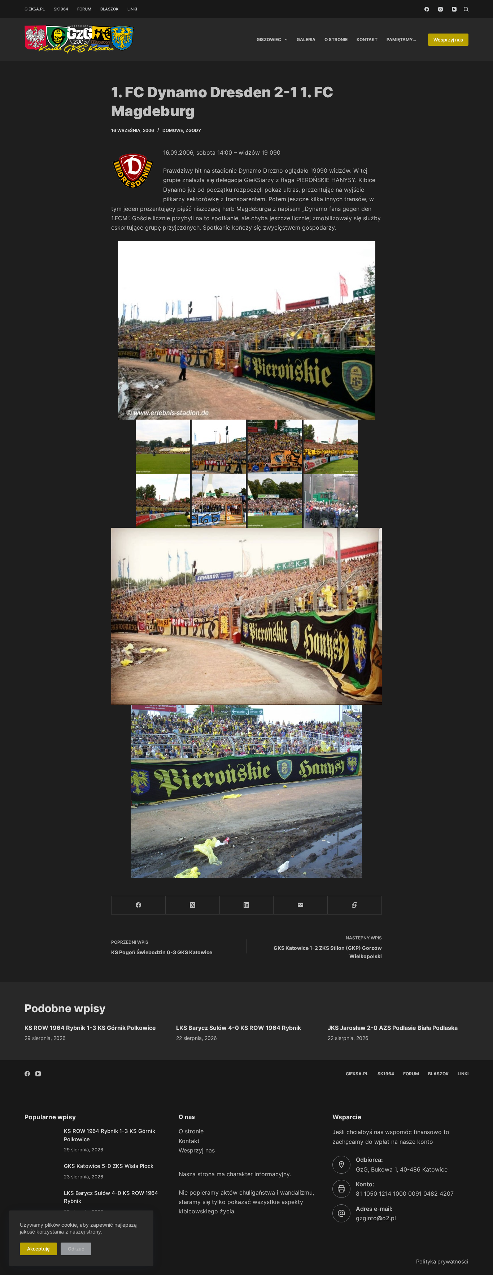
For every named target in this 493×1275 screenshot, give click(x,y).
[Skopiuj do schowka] (355, 905)
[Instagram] (440, 9)
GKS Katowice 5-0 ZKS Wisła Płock (108, 1166)
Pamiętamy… (401, 39)
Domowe (172, 130)
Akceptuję (38, 1249)
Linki (132, 9)
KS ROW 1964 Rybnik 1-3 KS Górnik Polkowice (90, 1027)
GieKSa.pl (35, 9)
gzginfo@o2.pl (376, 1218)
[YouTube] (454, 9)
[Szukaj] (466, 9)
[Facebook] (426, 9)
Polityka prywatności (442, 1261)
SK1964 (61, 9)
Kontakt (367, 39)
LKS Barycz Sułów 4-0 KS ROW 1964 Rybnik (238, 1027)
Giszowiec (269, 39)
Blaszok (109, 9)
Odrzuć (76, 1249)
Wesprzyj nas (448, 40)
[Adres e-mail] (301, 905)
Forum (84, 9)
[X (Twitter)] (193, 905)
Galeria (306, 39)
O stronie (336, 39)
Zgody (193, 130)
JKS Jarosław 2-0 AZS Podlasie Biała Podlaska (393, 1027)
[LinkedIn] (247, 905)
